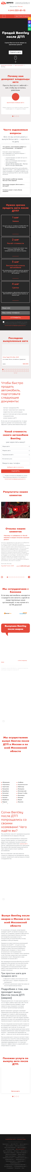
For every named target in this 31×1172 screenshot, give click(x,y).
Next (29, 577)
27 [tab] (22, 371)
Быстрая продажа (22, 16)
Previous (2, 577)
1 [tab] (12, 116)
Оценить (15, 471)
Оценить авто (15, 52)
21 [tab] (11, 371)
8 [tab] (15, 369)
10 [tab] (19, 369)
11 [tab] (21, 369)
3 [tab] (16, 116)
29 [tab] (26, 371)
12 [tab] (22, 369)
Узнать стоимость (15, 717)
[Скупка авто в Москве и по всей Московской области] (7, 3)
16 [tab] (2, 371)
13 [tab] (24, 369)
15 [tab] (28, 369)
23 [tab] (15, 371)
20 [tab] (10, 371)
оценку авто (23, 843)
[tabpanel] (15, 103)
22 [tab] (13, 371)
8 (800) (16, 11)
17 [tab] (4, 371)
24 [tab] (17, 371)
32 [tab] (16, 373)
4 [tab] (18, 116)
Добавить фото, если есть (15, 467)
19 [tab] (8, 371)
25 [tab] (19, 371)
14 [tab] (26, 369)
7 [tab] (13, 369)
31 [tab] (14, 373)
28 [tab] (24, 371)
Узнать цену (15, 895)
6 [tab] (11, 369)
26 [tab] (21, 371)
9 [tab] (17, 369)
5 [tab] (10, 369)
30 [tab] (28, 371)
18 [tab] (6, 371)
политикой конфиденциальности (15, 325)
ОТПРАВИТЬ (15, 317)
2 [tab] (14, 116)
